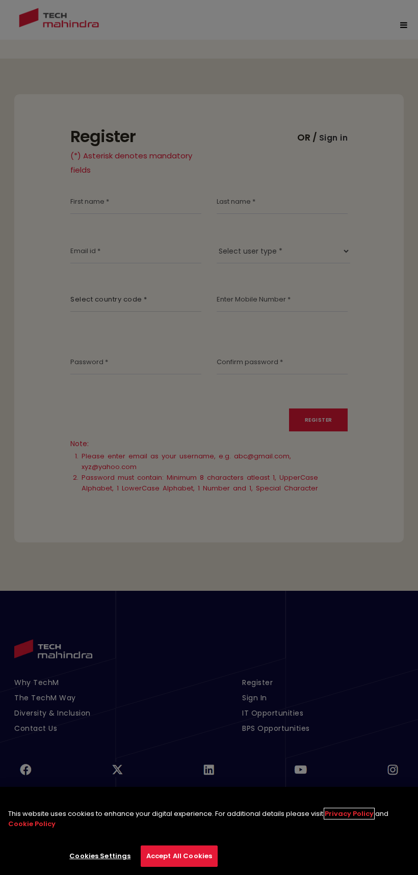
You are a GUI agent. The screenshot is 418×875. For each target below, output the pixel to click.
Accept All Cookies (179, 856)
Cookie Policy (32, 824)
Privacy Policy (349, 813)
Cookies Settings (99, 856)
